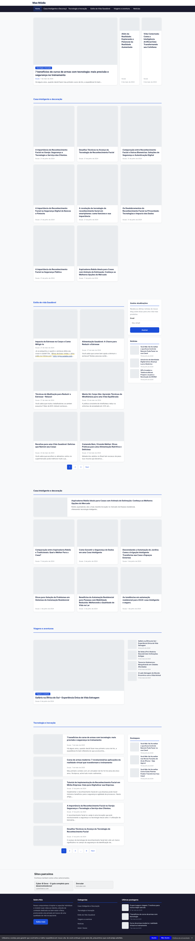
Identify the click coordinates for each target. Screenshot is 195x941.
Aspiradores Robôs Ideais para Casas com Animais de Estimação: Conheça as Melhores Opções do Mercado (97, 272)
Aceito (154, 938)
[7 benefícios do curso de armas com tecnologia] (125, 916)
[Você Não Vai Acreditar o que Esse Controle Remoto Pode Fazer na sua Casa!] (134, 350)
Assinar (145, 330)
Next (87, 467)
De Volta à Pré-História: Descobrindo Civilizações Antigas (148, 654)
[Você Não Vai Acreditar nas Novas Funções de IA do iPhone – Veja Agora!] (134, 759)
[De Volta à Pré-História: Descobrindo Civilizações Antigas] (132, 655)
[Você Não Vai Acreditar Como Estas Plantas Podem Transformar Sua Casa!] (134, 772)
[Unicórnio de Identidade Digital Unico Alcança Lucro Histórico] (134, 363)
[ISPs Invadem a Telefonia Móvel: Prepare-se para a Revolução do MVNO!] (134, 373)
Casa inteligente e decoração (47, 99)
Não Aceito (165, 938)
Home (37, 9)
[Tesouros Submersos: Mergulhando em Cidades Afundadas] (132, 665)
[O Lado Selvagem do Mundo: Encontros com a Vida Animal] (132, 676)
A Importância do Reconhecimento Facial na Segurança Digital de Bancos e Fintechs (53, 211)
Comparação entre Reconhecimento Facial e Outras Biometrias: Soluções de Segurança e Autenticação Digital (141, 152)
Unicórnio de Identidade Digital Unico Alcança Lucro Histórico (149, 362)
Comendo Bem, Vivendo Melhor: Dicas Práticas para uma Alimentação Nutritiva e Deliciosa (102, 447)
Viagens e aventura (122, 9)
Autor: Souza (82, 928)
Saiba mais (40, 922)
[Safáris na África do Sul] (132, 644)
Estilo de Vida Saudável (100, 9)
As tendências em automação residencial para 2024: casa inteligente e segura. (141, 600)
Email (132, 318)
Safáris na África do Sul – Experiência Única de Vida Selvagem (67, 697)
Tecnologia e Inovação (77, 9)
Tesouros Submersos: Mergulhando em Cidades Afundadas (148, 664)
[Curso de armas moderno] (125, 925)
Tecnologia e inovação (44, 723)
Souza (37, 79)
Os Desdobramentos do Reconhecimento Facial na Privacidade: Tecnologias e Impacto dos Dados (141, 211)
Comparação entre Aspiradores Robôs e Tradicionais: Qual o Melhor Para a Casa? (53, 552)
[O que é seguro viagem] (125, 907)
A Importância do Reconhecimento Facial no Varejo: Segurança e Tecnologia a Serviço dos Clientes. (51, 152)
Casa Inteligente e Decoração (55, 9)
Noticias (136, 9)
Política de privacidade (181, 938)
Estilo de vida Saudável (44, 302)
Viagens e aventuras (43, 628)
